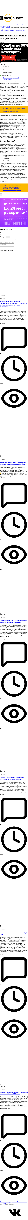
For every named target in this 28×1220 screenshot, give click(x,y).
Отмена (8, 237)
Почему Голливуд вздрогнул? (11, 78)
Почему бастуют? (7, 79)
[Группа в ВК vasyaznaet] (14, 1218)
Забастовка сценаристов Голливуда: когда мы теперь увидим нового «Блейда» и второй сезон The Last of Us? (14, 110)
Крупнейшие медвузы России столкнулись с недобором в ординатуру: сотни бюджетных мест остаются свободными (13, 304)
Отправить (3, 244)
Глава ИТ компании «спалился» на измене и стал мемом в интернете (12, 778)
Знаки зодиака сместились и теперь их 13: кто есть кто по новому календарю (13, 463)
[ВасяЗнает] (11, 23)
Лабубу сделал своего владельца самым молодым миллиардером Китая (13, 621)
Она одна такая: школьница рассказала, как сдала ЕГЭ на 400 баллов (14, 1093)
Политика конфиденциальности (8, 1202)
